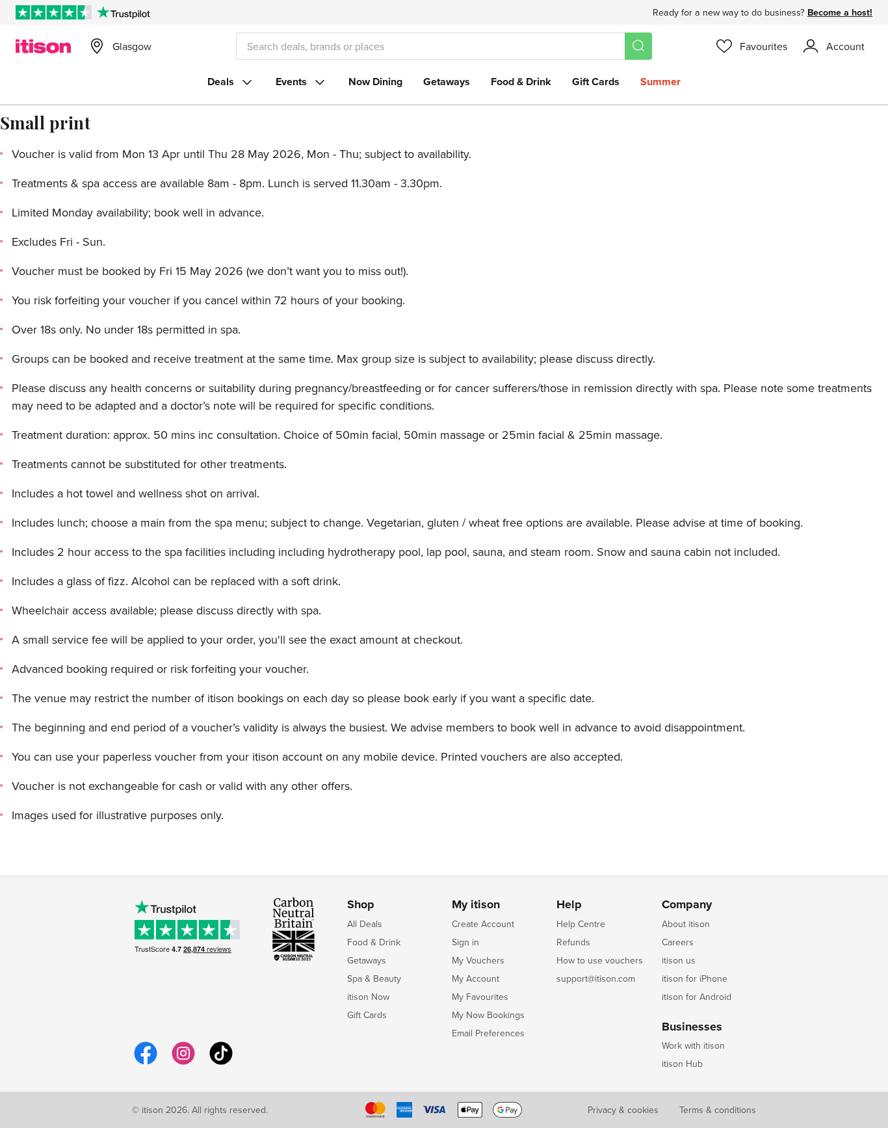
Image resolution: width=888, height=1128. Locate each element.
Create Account (483, 923)
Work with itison (693, 1045)
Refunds (573, 942)
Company (687, 905)
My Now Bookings (488, 1014)
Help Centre (580, 923)
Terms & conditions (717, 1109)
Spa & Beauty (374, 978)
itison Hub (682, 1063)
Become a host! (839, 12)
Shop (360, 905)
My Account (475, 978)
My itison (476, 905)
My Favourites (480, 996)
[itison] (43, 46)
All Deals (364, 923)
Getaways (446, 81)
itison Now (368, 996)
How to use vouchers (599, 960)
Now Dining (375, 81)
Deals (220, 81)
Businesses (692, 1027)
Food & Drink (521, 81)
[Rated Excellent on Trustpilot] (54, 12)
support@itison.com (595, 978)
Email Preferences (488, 1033)
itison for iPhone (694, 978)
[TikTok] (221, 1063)
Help (569, 905)
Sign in (465, 942)
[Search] (638, 46)
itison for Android (696, 996)
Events (291, 81)
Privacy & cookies (623, 1109)
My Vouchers (478, 960)
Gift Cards (596, 81)
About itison (686, 923)
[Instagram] (183, 1063)
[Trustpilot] (123, 12)
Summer (660, 81)
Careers (678, 942)
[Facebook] (145, 1063)
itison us (679, 960)
